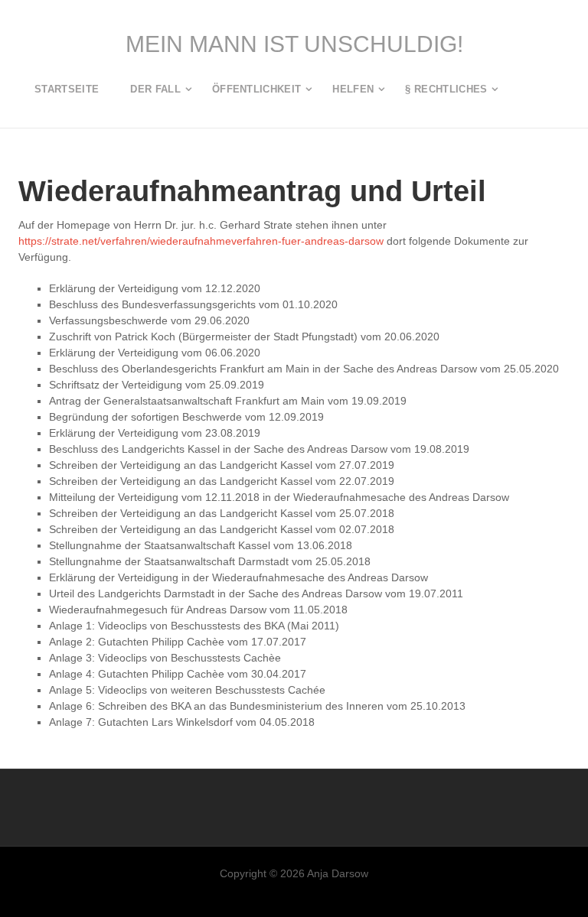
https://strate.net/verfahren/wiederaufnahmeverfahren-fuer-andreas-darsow (201, 241)
